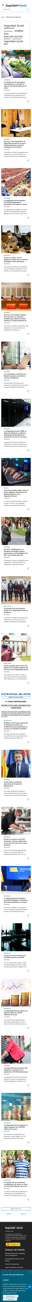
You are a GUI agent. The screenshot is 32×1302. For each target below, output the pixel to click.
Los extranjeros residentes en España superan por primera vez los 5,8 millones (15, 376)
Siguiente (23, 1214)
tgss (6, 44)
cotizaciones (8, 31)
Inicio (2, 17)
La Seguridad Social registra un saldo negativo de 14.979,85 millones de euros (16, 1127)
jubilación (7, 39)
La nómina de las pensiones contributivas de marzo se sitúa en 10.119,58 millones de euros (15, 1184)
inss (6, 33)
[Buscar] (28, 9)
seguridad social (13, 41)
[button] (28, 101)
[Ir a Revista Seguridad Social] (19, 5)
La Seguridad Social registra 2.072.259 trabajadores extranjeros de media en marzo (15, 202)
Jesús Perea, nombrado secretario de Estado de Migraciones (13, 784)
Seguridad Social (14, 25)
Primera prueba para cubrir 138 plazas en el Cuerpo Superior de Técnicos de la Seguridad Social (16, 667)
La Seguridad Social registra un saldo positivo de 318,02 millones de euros (16, 1013)
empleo (19, 30)
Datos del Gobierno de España (14, 1267)
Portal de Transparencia (12, 1264)
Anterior (8, 1214)
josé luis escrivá (13, 36)
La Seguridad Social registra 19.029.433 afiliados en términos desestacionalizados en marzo (16, 900)
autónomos (9, 28)
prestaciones (16, 39)
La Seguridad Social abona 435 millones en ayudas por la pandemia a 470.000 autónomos (16, 1070)
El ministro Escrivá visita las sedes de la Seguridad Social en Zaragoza (16, 610)
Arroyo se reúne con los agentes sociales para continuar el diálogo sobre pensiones (16, 259)
